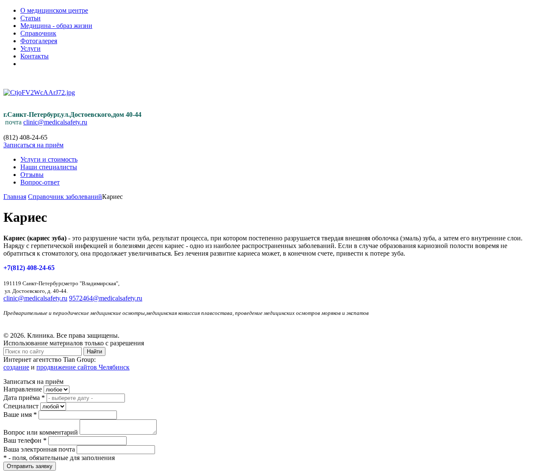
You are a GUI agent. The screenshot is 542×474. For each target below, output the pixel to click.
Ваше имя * (20, 414)
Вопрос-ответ (40, 182)
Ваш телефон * (25, 440)
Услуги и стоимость (48, 159)
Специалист (21, 406)
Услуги (30, 48)
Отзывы (32, 174)
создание (16, 367)
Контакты (34, 56)
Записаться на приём (33, 145)
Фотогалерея (38, 40)
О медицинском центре (54, 10)
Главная (14, 196)
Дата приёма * (24, 397)
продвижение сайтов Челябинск (83, 367)
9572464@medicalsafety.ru (105, 298)
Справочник (38, 33)
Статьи (30, 18)
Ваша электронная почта (39, 449)
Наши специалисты (48, 167)
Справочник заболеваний (65, 196)
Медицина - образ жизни (56, 25)
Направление (22, 389)
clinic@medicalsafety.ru (55, 122)
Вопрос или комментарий (40, 432)
